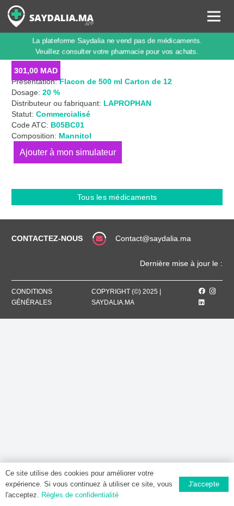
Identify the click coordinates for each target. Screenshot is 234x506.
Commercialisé (63, 114)
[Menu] (213, 16)
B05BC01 (67, 125)
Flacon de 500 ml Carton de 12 (115, 81)
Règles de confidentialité (80, 495)
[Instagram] (213, 291)
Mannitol (75, 135)
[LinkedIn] (202, 302)
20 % (51, 92)
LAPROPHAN (127, 103)
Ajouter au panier (68, 152)
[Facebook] (202, 291)
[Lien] (51, 16)
